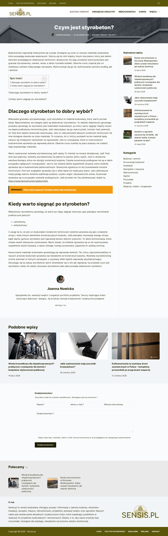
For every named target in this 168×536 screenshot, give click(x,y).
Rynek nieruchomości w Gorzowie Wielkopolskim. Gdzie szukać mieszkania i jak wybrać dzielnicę (71, 483)
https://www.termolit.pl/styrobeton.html (28, 181)
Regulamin (41, 3)
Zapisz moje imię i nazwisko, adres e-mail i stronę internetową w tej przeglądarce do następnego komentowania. (84, 438)
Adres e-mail (77, 404)
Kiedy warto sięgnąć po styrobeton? (28, 86)
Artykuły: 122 (60, 305)
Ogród (142, 11)
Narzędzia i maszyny (103, 11)
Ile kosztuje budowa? (133, 162)
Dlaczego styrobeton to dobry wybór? (29, 82)
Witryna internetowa (113, 404)
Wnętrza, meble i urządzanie (137, 186)
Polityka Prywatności (25, 3)
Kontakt (62, 3)
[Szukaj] (159, 3)
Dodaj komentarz (45, 413)
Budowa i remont (79, 11)
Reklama (52, 3)
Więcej (153, 11)
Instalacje (128, 165)
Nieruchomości (127, 11)
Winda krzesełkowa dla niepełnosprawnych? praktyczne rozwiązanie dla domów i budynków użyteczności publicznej (147, 82)
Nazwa (40, 404)
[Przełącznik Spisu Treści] (43, 78)
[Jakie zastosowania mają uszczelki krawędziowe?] (127, 100)
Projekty (112, 35)
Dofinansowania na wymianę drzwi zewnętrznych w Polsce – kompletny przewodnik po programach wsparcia (146, 116)
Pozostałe (128, 179)
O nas (10, 3)
